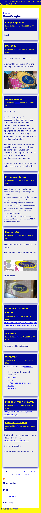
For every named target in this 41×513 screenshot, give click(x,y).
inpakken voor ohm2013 (20, 402)
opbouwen (12, 377)
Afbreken (12, 388)
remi (17, 26)
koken (10, 380)
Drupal (15, 509)
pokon (17, 337)
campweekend (14, 99)
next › (19, 474)
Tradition (10, 333)
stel (16, 316)
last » (26, 474)
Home (6, 13)
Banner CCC (12, 232)
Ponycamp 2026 (14, 22)
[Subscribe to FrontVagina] (4, 479)
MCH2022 (11, 46)
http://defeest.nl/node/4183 (16, 441)
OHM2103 (28, 367)
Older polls (11, 496)
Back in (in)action (16, 422)
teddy (17, 103)
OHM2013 (11, 356)
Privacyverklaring (16, 177)
